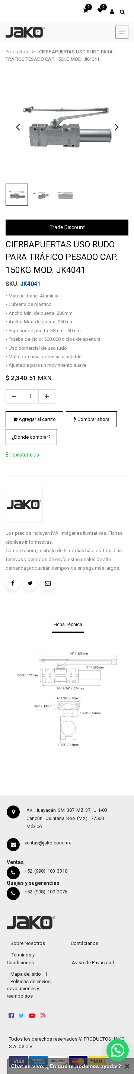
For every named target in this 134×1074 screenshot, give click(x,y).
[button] (31, 437)
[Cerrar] (127, 1066)
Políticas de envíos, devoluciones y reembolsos (29, 989)
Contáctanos (84, 943)
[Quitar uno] (14, 396)
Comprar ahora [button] (92, 419)
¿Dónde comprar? (31, 437)
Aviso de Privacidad (93, 962)
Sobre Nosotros (27, 943)
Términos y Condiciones (21, 958)
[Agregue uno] (46, 396)
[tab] (68, 625)
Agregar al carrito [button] (36, 419)
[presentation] (17, 126)
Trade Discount (67, 227)
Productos (17, 52)
